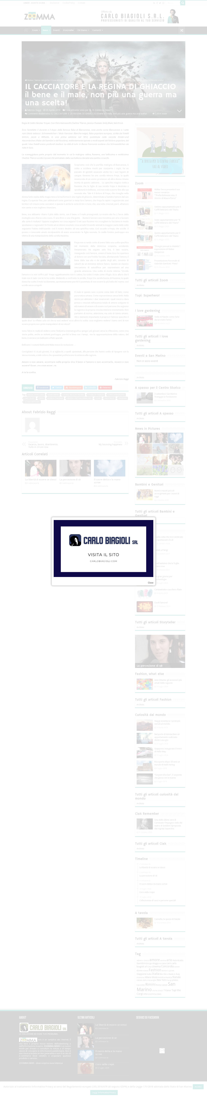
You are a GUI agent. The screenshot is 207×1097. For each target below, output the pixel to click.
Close (150, 583)
